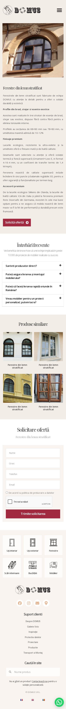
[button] (59, 10)
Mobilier (53, 573)
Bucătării (32, 573)
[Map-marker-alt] (46, 603)
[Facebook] (19, 603)
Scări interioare (11, 573)
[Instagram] (28, 603)
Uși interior (12, 550)
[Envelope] (37, 603)
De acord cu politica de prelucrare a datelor (31, 492)
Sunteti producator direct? (21, 266)
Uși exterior (33, 550)
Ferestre (53, 550)
